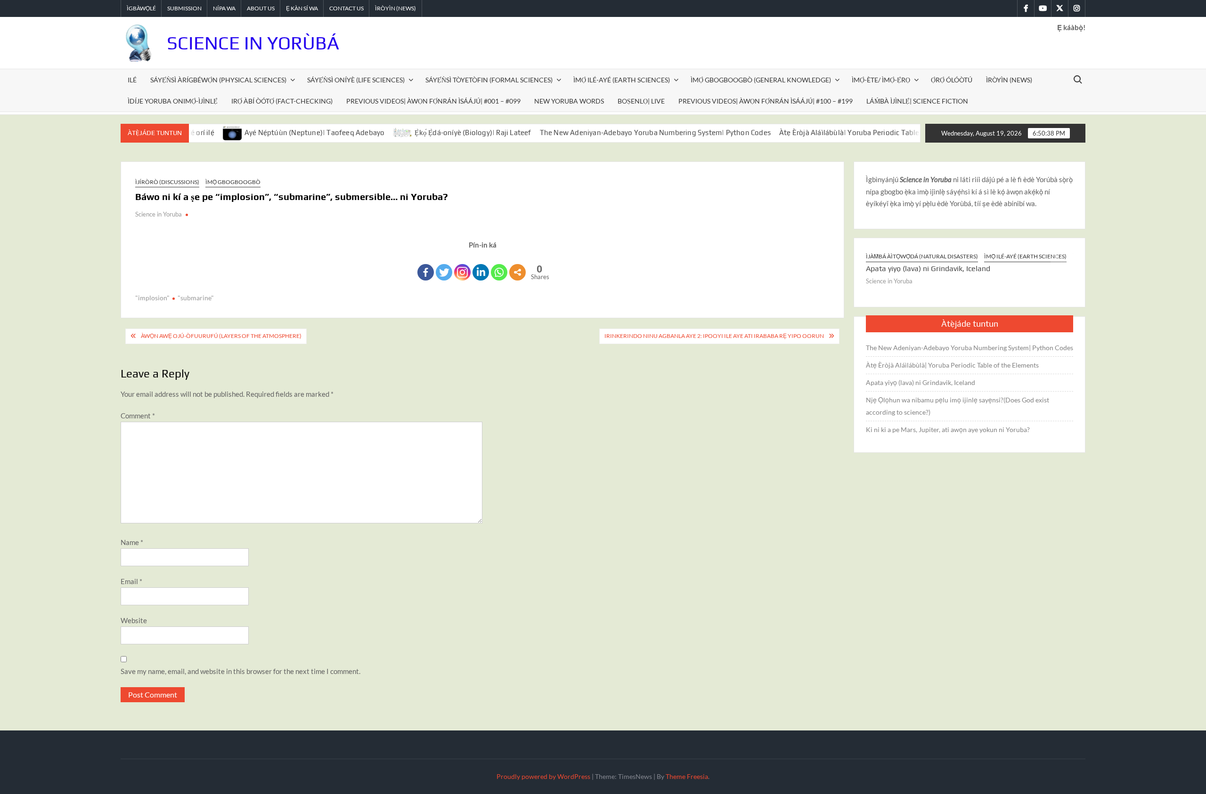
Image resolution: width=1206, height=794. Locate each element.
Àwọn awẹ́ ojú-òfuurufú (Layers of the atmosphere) (221, 335)
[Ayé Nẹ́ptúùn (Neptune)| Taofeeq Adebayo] (212, 132)
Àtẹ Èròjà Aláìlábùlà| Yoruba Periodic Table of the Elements (856, 132)
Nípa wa (224, 8)
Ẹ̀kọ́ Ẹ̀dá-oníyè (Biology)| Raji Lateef (452, 132)
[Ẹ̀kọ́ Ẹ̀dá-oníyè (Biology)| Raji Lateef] (383, 132)
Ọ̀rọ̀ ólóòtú (951, 80)
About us (261, 8)
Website (134, 620)
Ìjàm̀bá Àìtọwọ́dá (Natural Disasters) (922, 256)
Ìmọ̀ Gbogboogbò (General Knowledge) (761, 80)
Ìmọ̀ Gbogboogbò (233, 181)
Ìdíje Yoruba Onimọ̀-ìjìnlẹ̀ (173, 101)
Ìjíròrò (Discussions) (167, 181)
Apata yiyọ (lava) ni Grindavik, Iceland (928, 268)
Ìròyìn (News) (395, 8)
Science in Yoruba (158, 214)
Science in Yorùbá (253, 43)
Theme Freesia (687, 776)
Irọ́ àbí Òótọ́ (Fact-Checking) (282, 101)
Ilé (132, 80)
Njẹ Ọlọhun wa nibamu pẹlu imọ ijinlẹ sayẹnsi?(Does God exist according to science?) (957, 406)
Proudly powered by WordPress (543, 776)
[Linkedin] (481, 272)
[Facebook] (425, 272)
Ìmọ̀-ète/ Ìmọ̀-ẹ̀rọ (881, 80)
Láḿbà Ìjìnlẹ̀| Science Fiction (917, 101)
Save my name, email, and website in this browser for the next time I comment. (240, 671)
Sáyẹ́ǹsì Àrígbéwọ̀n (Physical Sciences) (218, 80)
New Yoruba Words (569, 101)
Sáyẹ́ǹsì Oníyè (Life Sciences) (356, 80)
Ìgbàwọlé (141, 8)
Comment (138, 415)
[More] (517, 272)
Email (131, 581)
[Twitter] (444, 272)
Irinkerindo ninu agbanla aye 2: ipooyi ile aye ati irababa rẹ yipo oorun (714, 335)
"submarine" (196, 298)
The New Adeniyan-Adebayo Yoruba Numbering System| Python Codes (634, 132)
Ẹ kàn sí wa (302, 8)
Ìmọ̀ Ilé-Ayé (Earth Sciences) (621, 80)
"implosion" (152, 298)
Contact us (346, 8)
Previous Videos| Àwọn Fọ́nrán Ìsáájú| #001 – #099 (433, 101)
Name (132, 542)
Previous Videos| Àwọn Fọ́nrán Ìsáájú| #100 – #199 (765, 101)
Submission (184, 8)
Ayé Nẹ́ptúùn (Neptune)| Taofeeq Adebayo (294, 132)
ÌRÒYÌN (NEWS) (1009, 80)
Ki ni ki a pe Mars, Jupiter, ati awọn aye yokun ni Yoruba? (948, 429)
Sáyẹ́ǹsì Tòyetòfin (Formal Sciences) (489, 80)
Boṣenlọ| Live (641, 101)
